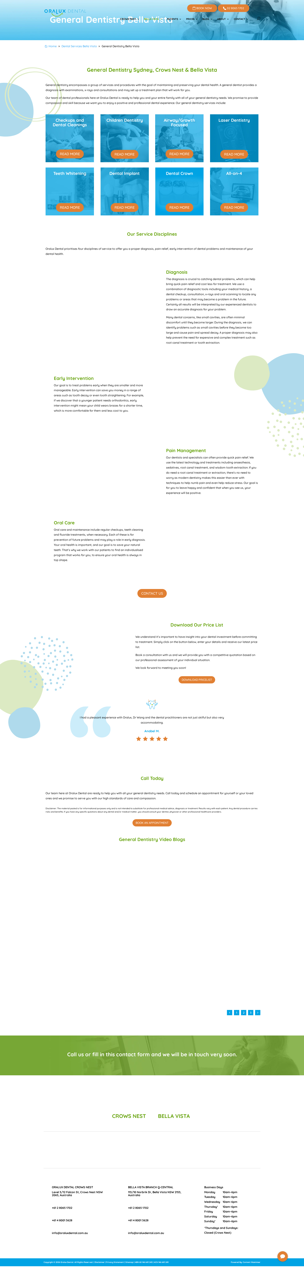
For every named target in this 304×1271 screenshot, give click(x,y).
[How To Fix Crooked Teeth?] (202, 883)
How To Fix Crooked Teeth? (172, 921)
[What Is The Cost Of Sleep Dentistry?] (96, 963)
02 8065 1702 (235, 8)
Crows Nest (128, 19)
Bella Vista (151, 19)
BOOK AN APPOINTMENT (152, 822)
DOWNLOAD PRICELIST (197, 679)
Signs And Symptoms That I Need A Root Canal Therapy (88, 921)
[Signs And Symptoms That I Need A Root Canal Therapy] (96, 883)
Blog (205, 19)
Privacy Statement (115, 1262)
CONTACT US (152, 593)
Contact (239, 19)
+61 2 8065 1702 (62, 1208)
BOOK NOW (204, 8)
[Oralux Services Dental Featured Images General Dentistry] (282, 1260)
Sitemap (129, 1262)
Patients (172, 19)
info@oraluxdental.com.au (70, 1233)
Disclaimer (99, 1262)
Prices (190, 19)
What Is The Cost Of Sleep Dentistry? (73, 1001)
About (221, 19)
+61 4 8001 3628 (62, 1220)
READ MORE (70, 154)
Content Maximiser (251, 1262)
